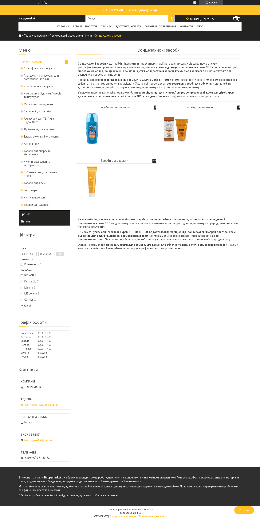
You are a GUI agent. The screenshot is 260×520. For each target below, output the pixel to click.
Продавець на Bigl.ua (130, 513)
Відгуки (25, 221)
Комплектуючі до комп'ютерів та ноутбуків (42, 95)
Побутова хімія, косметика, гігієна (71, 35)
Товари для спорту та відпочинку (37, 153)
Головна (63, 26)
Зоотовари (30, 190)
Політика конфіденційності (153, 516)
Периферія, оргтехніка (38, 111)
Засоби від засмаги (114, 160)
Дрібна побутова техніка (39, 129)
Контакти (186, 26)
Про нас (106, 26)
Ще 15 (27, 305)
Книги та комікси (34, 197)
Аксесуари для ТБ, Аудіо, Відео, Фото (39, 120)
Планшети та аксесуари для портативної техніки (41, 77)
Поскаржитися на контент (123, 516)
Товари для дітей (34, 183)
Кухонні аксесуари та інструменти (37, 163)
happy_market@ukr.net (38, 440)
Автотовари (31, 143)
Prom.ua (148, 509)
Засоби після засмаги (115, 107)
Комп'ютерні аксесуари (38, 86)
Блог (200, 26)
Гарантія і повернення (160, 26)
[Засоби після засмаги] (92, 128)
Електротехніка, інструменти (42, 136)
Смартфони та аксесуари (39, 68)
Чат (247, 510)
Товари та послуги (35, 35)
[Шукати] (171, 18)
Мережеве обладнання (38, 104)
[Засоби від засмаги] (92, 181)
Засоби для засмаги (199, 107)
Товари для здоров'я (37, 204)
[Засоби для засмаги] (176, 128)
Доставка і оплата (128, 26)
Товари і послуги (85, 26)
